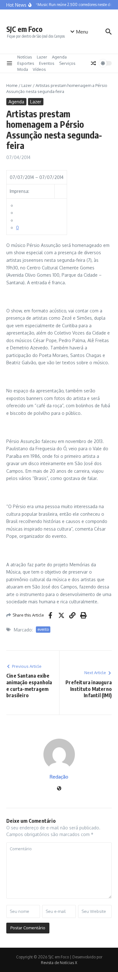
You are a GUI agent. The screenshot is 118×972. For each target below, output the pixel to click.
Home (12, 85)
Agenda (59, 56)
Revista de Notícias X (59, 962)
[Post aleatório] (93, 63)
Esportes (25, 63)
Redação (59, 777)
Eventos (46, 63)
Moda (22, 69)
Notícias (24, 56)
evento (43, 629)
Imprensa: (19, 191)
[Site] (59, 788)
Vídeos (39, 69)
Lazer (42, 56)
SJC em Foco (24, 29)
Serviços (67, 63)
